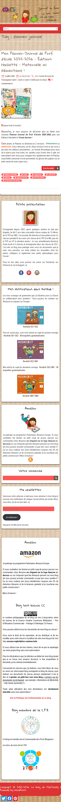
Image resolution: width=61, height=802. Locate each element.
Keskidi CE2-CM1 (30, 361)
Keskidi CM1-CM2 (30, 396)
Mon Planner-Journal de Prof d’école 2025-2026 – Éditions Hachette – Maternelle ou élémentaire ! (27, 62)
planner (7, 177)
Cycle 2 (21, 80)
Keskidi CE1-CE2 (30, 327)
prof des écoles (39, 177)
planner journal (22, 177)
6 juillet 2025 (10, 76)
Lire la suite (48, 168)
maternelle (6, 146)
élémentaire (51, 143)
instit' (25, 174)
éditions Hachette (11, 174)
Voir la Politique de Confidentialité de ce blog (30, 698)
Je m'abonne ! (11, 517)
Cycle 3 (27, 80)
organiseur (38, 174)
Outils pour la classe (39, 80)
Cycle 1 (14, 80)
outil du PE (51, 174)
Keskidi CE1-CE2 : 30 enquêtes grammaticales (24, 335)
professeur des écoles (12, 180)
